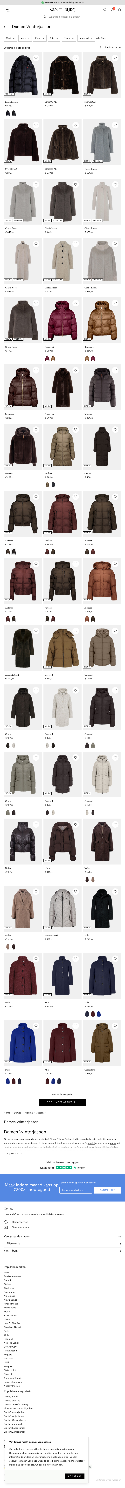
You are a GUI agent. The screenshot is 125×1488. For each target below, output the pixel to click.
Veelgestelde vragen (17, 1236)
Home (7, 1113)
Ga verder (75, 1476)
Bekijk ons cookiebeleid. (22, 1465)
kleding (29, 1113)
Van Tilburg (11, 1251)
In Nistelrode (12, 1243)
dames (17, 1113)
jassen (40, 1113)
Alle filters (101, 38)
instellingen (52, 1465)
